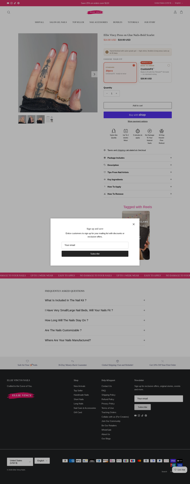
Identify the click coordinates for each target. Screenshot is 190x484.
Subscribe (95, 254)
